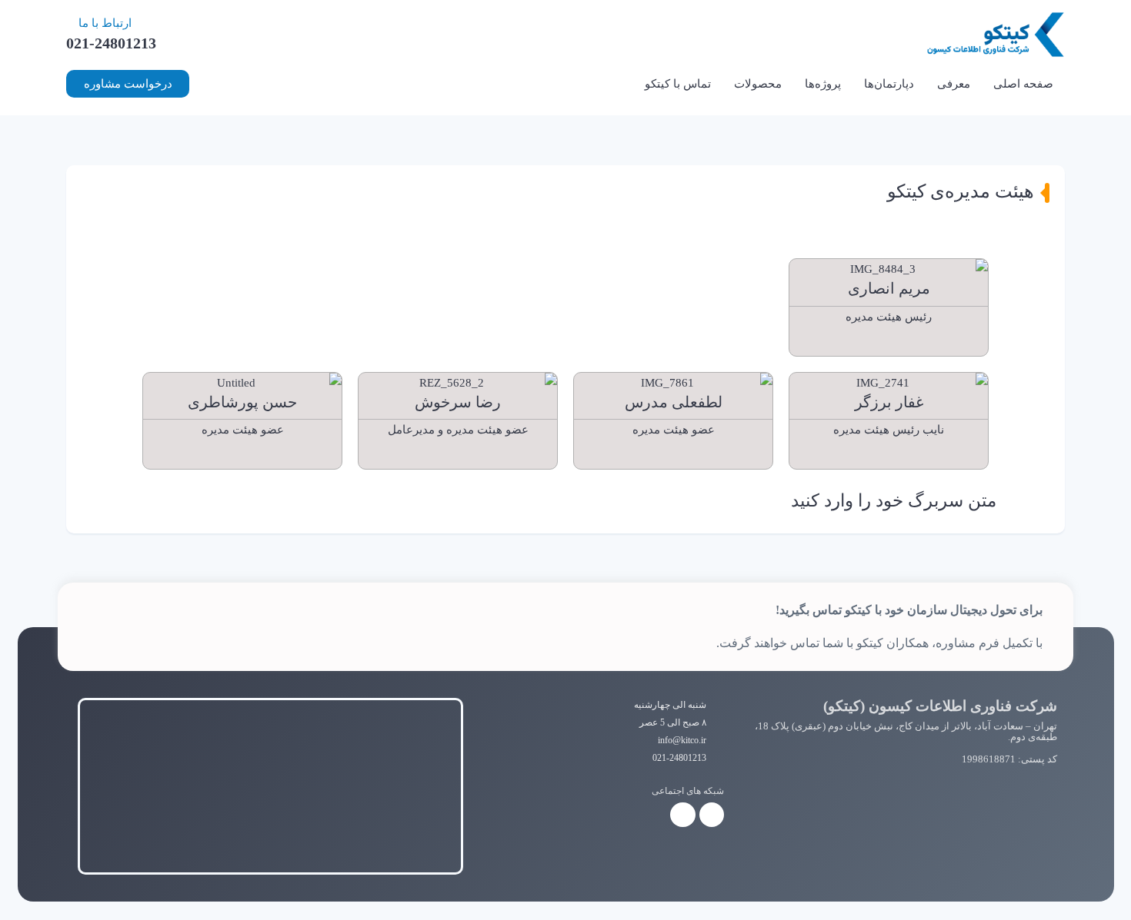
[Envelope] (888, 345)
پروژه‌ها (823, 84)
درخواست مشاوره (128, 84)
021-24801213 (111, 43)
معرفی (953, 84)
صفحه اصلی (1023, 84)
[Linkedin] (464, 458)
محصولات (758, 84)
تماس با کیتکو (678, 84)
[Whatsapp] (682, 814)
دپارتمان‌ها (889, 84)
